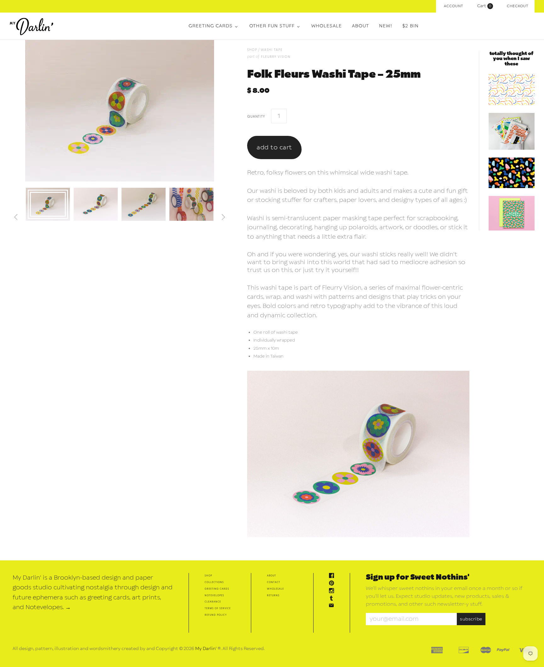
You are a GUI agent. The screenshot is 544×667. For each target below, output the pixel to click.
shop (252, 49)
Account (453, 6)
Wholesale (326, 26)
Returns (273, 595)
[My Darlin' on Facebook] (333, 576)
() (485, 5)
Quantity (256, 116)
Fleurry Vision (276, 56)
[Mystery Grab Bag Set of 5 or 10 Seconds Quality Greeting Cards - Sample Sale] (512, 131)
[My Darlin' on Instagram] (333, 591)
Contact (273, 582)
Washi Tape (272, 49)
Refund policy (216, 614)
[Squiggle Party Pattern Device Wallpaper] (512, 89)
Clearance (213, 601)
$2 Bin (410, 26)
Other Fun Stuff (272, 26)
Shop (208, 575)
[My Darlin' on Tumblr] (333, 599)
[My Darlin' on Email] (333, 606)
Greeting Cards (211, 26)
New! (385, 26)
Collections (214, 582)
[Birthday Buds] (512, 213)
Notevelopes (214, 595)
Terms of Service (218, 608)
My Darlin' (206, 648)
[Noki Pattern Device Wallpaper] (512, 173)
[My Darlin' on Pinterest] (333, 584)
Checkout (517, 6)
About (360, 26)
